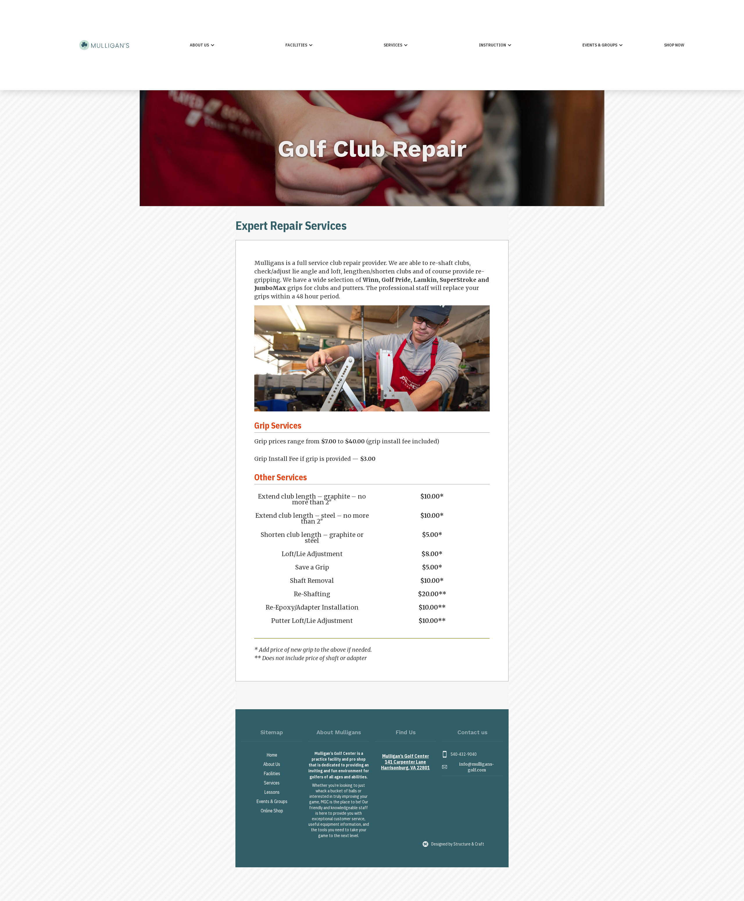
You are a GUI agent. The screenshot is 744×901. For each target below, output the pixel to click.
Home (272, 755)
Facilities (272, 773)
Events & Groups (271, 801)
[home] (104, 45)
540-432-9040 (463, 754)
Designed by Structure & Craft (457, 844)
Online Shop (272, 811)
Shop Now (674, 45)
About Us (271, 764)
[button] (202, 45)
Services (272, 783)
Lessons (272, 792)
